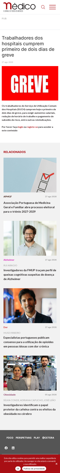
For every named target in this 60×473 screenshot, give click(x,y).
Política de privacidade (34, 468)
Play (37, 437)
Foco (10, 437)
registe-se (32, 126)
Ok (18, 468)
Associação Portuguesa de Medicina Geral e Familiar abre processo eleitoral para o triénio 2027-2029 (29, 207)
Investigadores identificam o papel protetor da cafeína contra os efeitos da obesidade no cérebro (29, 409)
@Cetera (48, 437)
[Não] (56, 463)
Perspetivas (23, 437)
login (20, 126)
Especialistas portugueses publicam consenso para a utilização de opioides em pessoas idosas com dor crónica (28, 342)
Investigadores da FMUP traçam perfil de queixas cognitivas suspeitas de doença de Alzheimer (29, 274)
